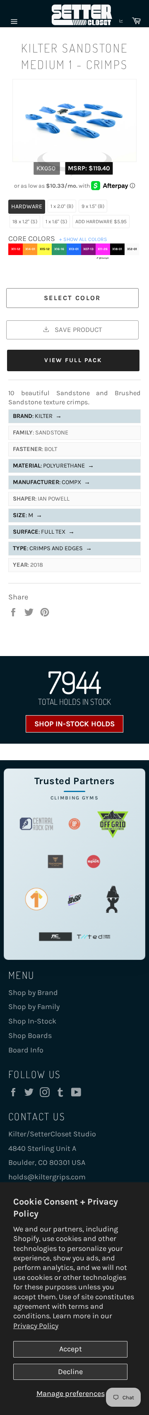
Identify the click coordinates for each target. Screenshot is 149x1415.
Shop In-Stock (32, 1021)
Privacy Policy (35, 1325)
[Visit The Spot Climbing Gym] (93, 861)
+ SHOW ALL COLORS (83, 239)
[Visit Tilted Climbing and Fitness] (93, 936)
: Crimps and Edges (52, 548)
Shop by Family (34, 1006)
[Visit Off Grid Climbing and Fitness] (112, 823)
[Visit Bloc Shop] (74, 899)
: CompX (51, 482)
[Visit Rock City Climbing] (55, 936)
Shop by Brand (33, 992)
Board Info (25, 1050)
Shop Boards (30, 1035)
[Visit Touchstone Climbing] (55, 861)
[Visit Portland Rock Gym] (112, 899)
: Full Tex (43, 531)
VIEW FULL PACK (73, 360)
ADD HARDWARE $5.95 (101, 221)
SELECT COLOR (72, 298)
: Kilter (37, 416)
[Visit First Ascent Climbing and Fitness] (36, 899)
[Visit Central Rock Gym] (36, 823)
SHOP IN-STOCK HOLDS (74, 723)
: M (27, 515)
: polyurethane (53, 465)
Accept (70, 1348)
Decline (70, 1371)
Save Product (77, 329)
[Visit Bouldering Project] (74, 823)
